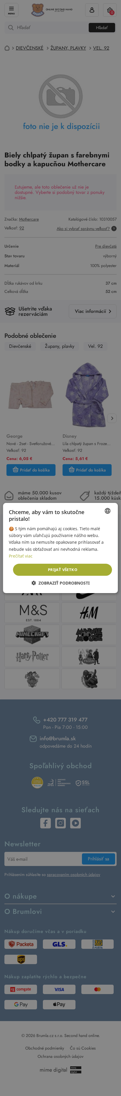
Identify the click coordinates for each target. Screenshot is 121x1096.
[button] (60, 583)
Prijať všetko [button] (62, 569)
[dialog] (60, 548)
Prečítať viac (21, 556)
